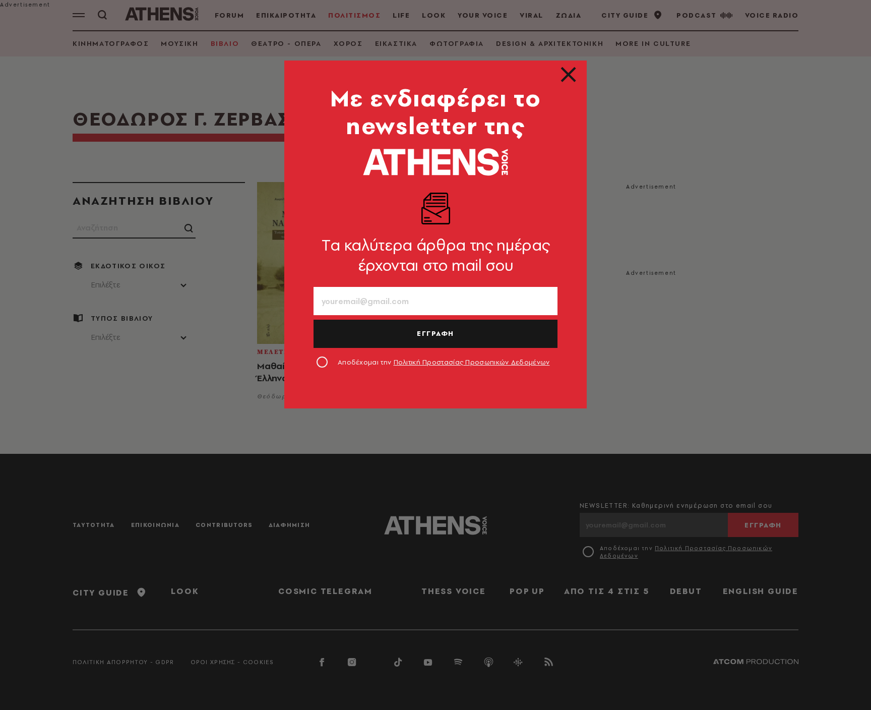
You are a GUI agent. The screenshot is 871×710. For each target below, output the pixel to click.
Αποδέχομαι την (444, 362)
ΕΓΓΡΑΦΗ (435, 333)
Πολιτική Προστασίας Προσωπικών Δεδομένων (472, 362)
